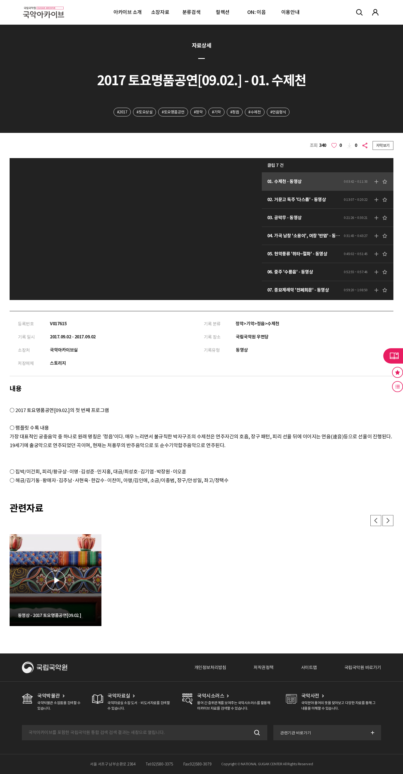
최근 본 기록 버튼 (397, 386)
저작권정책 (264, 667)
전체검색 (359, 12)
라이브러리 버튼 (393, 356)
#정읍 (234, 112)
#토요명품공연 (173, 112)
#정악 (198, 112)
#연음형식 (278, 112)
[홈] (43, 5)
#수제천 (254, 112)
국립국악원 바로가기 (362, 667)
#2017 (122, 112)
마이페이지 (375, 12)
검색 (256, 732)
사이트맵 (309, 667)
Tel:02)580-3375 (159, 764)
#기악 (216, 112)
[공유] (366, 145)
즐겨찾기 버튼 (397, 372)
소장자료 (160, 12)
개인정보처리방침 (210, 667)
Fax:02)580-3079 (197, 764)
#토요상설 (144, 112)
